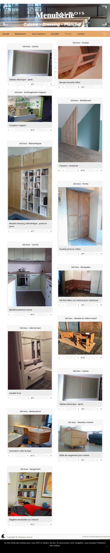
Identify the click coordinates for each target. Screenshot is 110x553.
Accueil (6, 33)
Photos (68, 33)
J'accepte (50, 549)
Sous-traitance (38, 33)
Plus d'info (59, 549)
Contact (81, 33)
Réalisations (20, 33)
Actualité (55, 33)
